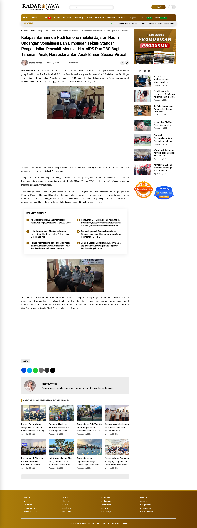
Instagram (66, 512)
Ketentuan (28, 505)
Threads (65, 501)
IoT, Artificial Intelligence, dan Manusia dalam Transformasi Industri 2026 (163, 79)
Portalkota (105, 498)
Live (47, 17)
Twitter (65, 498)
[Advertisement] (75, 142)
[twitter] (29, 370)
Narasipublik (145, 508)
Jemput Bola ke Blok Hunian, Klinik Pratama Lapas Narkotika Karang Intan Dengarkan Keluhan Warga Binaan (101, 246)
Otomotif (99, 17)
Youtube (65, 505)
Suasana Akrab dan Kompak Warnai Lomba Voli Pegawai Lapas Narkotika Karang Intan (60, 427)
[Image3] (155, 63)
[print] (41, 370)
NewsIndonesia (146, 512)
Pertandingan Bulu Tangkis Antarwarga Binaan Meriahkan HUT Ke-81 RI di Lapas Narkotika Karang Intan (89, 427)
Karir (146, 17)
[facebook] (23, 370)
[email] (46, 370)
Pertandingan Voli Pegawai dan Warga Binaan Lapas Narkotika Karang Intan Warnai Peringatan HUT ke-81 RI (101, 234)
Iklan (160, 17)
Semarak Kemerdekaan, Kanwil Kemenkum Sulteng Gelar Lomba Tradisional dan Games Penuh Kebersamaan (164, 138)
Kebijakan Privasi (30, 508)
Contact (27, 498)
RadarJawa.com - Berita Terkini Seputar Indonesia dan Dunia (102, 523)
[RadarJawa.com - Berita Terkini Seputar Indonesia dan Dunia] (41, 10)
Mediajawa (144, 498)
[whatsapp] (35, 370)
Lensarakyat (106, 512)
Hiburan (111, 17)
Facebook (66, 508)
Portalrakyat (106, 508)
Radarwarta (106, 501)
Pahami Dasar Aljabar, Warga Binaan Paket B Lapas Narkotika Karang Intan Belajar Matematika (33, 427)
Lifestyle (122, 17)
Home (26, 17)
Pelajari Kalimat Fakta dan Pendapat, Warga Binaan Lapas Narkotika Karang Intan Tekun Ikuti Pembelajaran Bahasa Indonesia (50, 246)
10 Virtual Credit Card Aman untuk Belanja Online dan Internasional (163, 109)
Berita (34, 17)
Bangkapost (145, 505)
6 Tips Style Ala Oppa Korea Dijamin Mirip (163, 123)
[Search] (111, 7)
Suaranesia (145, 501)
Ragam (133, 17)
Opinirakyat (106, 505)
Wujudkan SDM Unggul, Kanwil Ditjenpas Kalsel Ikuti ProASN (164, 153)
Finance (67, 17)
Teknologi (78, 17)
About (26, 501)
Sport (89, 17)
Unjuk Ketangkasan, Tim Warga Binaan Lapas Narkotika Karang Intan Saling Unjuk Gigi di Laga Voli (50, 234)
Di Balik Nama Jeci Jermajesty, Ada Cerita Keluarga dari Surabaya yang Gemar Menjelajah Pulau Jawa (164, 94)
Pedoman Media (30, 512)
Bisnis (57, 17)
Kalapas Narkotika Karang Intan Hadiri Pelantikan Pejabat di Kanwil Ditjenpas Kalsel (51, 221)
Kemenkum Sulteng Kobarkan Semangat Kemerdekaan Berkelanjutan (163, 168)
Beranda (24, 31)
